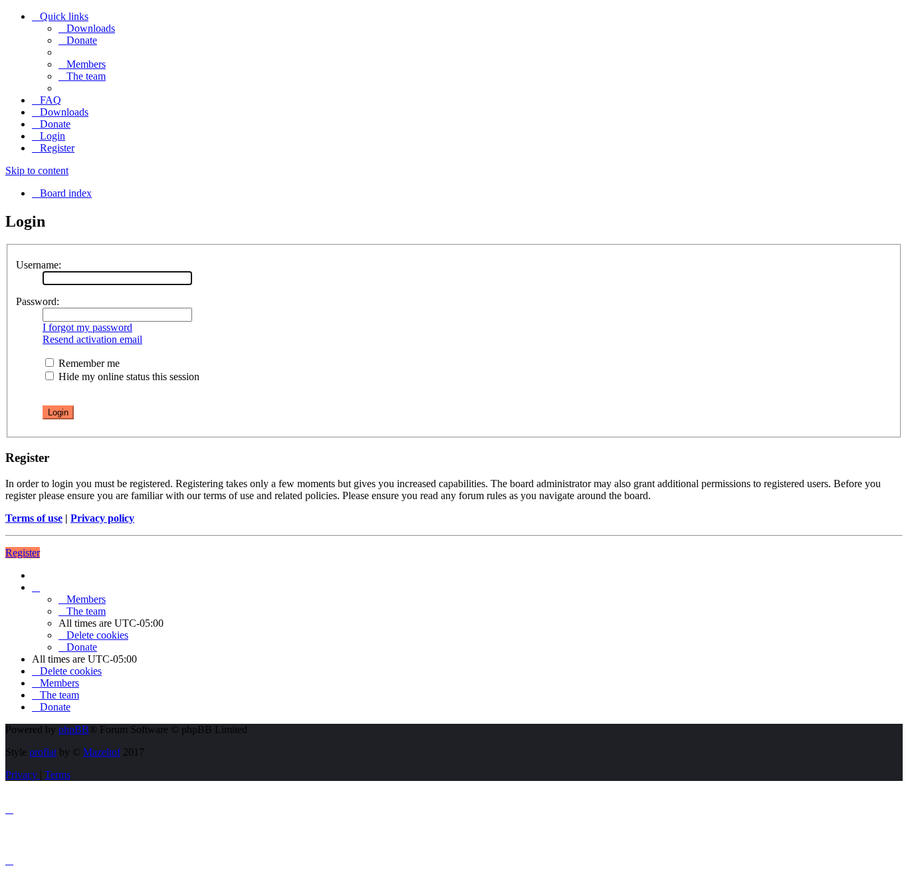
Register (22, 552)
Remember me (88, 363)
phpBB (73, 729)
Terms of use (33, 518)
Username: (38, 265)
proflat (43, 752)
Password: (37, 301)
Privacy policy (102, 518)
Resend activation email (92, 339)
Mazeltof (101, 752)
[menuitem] (86, 28)
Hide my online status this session (127, 376)
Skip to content (36, 170)
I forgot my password (87, 327)
